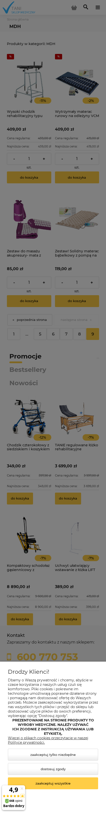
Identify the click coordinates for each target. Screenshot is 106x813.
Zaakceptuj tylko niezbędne (53, 755)
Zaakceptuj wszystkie (53, 783)
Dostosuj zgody (53, 769)
